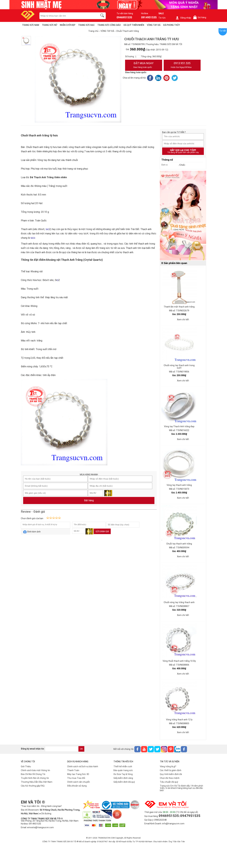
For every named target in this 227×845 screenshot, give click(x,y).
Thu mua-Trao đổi (76, 778)
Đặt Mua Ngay (143, 65)
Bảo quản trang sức (123, 770)
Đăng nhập (185, 18)
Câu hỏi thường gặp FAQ (32, 786)
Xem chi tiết (183, 319)
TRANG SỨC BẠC (86, 25)
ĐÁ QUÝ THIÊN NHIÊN (134, 25)
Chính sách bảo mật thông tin (35, 770)
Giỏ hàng (200, 17)
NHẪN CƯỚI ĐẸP (67, 25)
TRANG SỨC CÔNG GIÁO (109, 25)
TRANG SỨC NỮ (49, 25)
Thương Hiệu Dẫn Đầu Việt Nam (36, 782)
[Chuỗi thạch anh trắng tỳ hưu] (26, 40)
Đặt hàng (89, 500)
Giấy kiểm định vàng (123, 778)
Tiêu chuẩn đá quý (169, 782)
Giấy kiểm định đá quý (124, 782)
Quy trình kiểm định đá (171, 774)
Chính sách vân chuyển (78, 782)
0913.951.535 (181, 65)
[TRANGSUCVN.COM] (28, 19)
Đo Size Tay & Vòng (123, 774)
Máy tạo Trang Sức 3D (78, 774)
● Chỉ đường (45, 813)
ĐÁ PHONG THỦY (171, 25)
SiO (32, 238)
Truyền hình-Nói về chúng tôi (35, 778)
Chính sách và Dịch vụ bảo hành (82, 766)
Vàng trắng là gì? (168, 766)
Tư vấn (222, 30)
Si (46, 229)
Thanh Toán (73, 770)
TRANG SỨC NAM (30, 25)
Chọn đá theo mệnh (169, 778)
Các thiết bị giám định (170, 770)
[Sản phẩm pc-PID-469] (183, 216)
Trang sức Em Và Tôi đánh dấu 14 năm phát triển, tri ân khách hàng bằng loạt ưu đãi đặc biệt (181, 788)
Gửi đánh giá (102, 531)
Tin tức (162, 18)
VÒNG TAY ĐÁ (153, 25)
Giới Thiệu (26, 766)
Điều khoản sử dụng (77, 786)
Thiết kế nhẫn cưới (123, 766)
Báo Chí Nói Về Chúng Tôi (33, 774)
